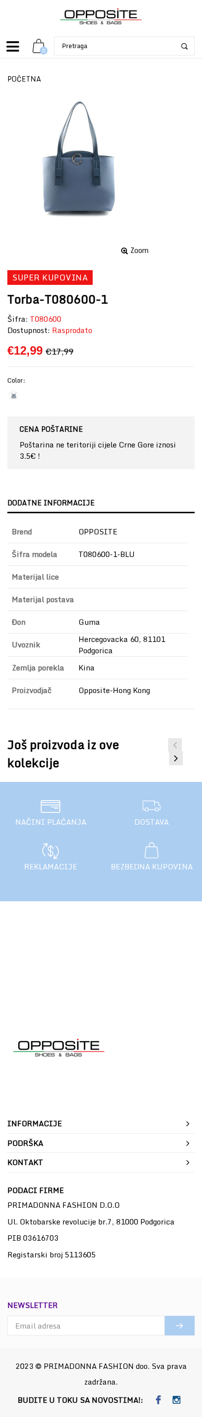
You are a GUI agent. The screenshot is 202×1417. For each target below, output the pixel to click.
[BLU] (13, 395)
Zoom (139, 250)
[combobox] (124, 46)
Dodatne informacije (51, 502)
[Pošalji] (180, 1325)
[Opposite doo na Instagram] (176, 1400)
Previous (175, 745)
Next (176, 758)
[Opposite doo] (101, 17)
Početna (24, 78)
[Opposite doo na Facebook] (158, 1400)
